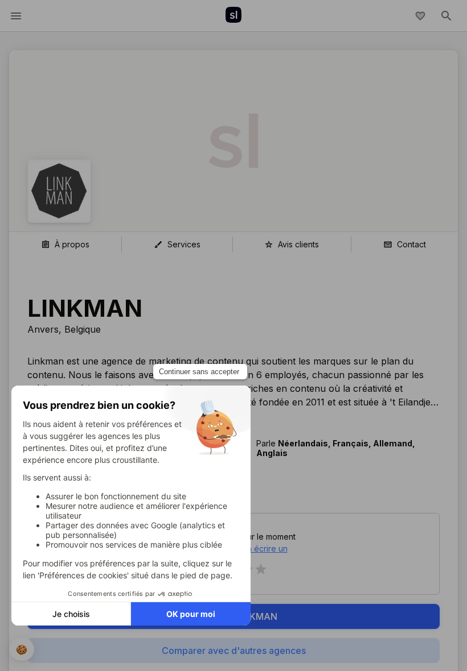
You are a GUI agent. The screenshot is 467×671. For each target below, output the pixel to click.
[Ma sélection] (420, 16)
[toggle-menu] (16, 16)
